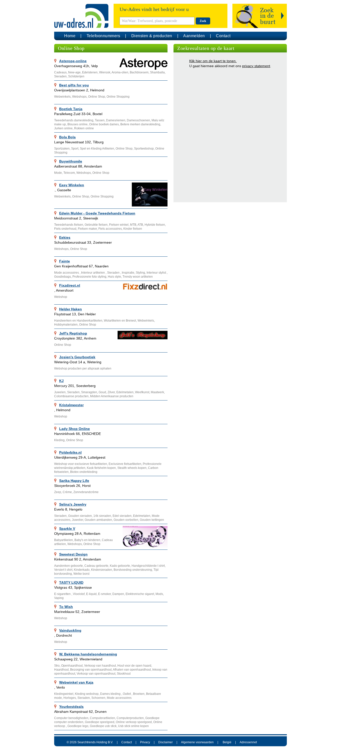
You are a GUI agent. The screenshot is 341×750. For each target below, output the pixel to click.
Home (69, 36)
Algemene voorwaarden (197, 742)
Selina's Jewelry (72, 504)
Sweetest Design (73, 554)
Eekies (64, 237)
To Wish (66, 607)
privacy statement (256, 66)
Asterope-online (73, 61)
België (227, 742)
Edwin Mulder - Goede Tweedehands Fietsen (97, 213)
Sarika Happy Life (74, 481)
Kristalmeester (71, 405)
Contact (223, 36)
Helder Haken (70, 309)
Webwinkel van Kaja (76, 682)
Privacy (145, 742)
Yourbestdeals (71, 707)
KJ (61, 381)
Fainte (64, 261)
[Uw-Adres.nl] (81, 16)
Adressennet (248, 742)
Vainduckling (70, 630)
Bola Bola (67, 137)
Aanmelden (194, 36)
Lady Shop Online (74, 429)
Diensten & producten (151, 36)
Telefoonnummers (103, 36)
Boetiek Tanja (70, 109)
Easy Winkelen (71, 185)
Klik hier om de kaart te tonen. (213, 61)
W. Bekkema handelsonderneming (88, 654)
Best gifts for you (74, 85)
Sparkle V (67, 529)
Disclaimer (165, 742)
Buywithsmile (70, 161)
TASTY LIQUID (71, 582)
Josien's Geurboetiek (77, 357)
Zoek (203, 21)
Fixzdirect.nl (69, 285)
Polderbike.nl (70, 452)
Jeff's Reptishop (73, 333)
